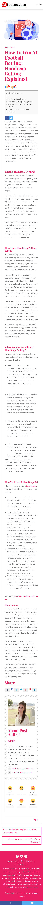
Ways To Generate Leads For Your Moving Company (24, 840)
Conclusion (11, 112)
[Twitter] (11, 118)
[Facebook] (7, 118)
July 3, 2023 (9, 47)
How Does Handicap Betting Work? (20, 102)
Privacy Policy (22, 864)
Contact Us (30, 861)
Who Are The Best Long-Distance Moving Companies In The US (19, 831)
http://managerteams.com (22, 772)
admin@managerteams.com (23, 768)
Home (9, 861)
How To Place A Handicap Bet (18, 109)
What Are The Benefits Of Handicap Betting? (20, 105)
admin (11, 740)
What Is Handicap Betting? (16, 99)
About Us (18, 861)
